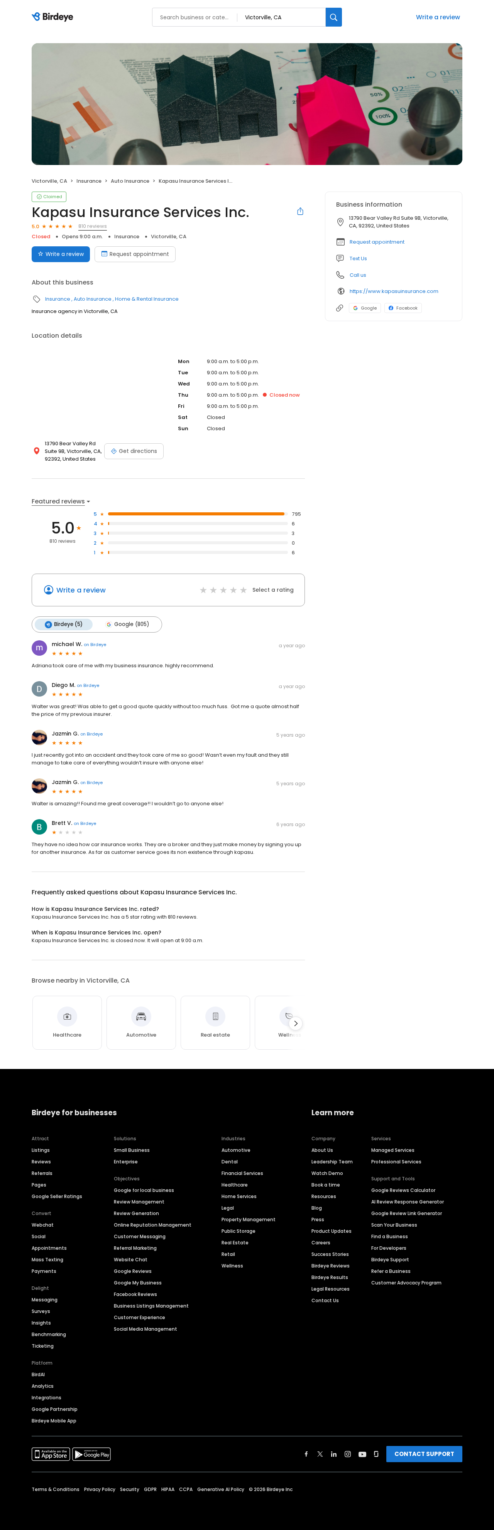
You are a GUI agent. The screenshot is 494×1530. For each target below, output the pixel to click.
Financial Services (242, 1173)
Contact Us (325, 1300)
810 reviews (92, 226)
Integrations (46, 1397)
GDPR (150, 1489)
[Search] (334, 17)
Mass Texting (47, 1259)
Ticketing (43, 1346)
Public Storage (238, 1231)
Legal (228, 1208)
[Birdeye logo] (54, 17)
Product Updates (331, 1231)
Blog (316, 1208)
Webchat (43, 1225)
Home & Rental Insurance (147, 299)
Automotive (236, 1150)
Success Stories (330, 1254)
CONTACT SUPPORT (424, 1454)
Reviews (41, 1161)
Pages (39, 1185)
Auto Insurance (130, 181)
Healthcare (235, 1185)
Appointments (49, 1248)
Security (129, 1489)
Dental (230, 1161)
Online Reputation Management (152, 1225)
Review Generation (136, 1213)
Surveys (41, 1311)
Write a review (438, 17)
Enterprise (126, 1161)
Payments (44, 1271)
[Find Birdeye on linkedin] (334, 1454)
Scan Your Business (394, 1225)
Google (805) (131, 624)
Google (369, 308)
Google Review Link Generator (406, 1213)
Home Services (239, 1196)
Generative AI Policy (220, 1489)
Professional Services (396, 1161)
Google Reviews (133, 1271)
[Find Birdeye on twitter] (320, 1454)
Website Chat (130, 1259)
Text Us (358, 258)
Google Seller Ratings (57, 1196)
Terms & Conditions (56, 1489)
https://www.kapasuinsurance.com (394, 291)
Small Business (132, 1150)
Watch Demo (327, 1173)
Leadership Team (332, 1161)
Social (39, 1236)
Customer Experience (139, 1317)
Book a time (325, 1185)
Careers (320, 1242)
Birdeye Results (329, 1277)
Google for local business (144, 1190)
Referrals (42, 1173)
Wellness (232, 1265)
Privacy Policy (99, 1489)
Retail (228, 1254)
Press (317, 1219)
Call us (358, 275)
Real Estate (235, 1242)
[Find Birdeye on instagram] (348, 1454)
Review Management (139, 1201)
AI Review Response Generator (407, 1201)
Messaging (45, 1299)
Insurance (89, 181)
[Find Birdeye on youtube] (362, 1454)
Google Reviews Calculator (403, 1190)
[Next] (296, 1023)
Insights (41, 1323)
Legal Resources (330, 1289)
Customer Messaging (140, 1236)
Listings (41, 1150)
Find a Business (389, 1236)
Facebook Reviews (135, 1294)
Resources (323, 1196)
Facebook (407, 308)
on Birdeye (95, 644)
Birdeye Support (390, 1259)
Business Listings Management (151, 1306)
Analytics (43, 1386)
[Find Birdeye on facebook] (306, 1454)
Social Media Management (145, 1329)
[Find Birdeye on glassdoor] (376, 1454)
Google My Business (138, 1282)
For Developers (388, 1248)
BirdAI (38, 1374)
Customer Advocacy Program (406, 1282)
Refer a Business (391, 1271)
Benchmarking (49, 1334)
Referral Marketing (135, 1248)
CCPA (186, 1489)
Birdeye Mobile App (54, 1420)
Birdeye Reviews (330, 1265)
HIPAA (167, 1489)
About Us (322, 1150)
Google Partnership (55, 1409)
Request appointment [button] (377, 242)
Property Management (249, 1219)
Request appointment (139, 254)
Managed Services (392, 1150)
